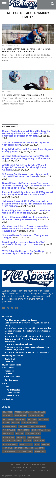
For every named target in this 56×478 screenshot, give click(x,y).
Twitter (8, 373)
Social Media (8, 367)
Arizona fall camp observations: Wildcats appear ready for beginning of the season (26, 157)
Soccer (19, 434)
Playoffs (21, 437)
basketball (37, 430)
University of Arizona (12, 355)
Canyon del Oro (26, 426)
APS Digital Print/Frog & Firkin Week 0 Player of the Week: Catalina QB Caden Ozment (24, 167)
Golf (37, 444)
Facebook (9, 371)
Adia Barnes (20, 416)
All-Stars (39, 448)
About (5, 383)
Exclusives (7, 316)
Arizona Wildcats (23, 412)
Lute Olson (8, 419)
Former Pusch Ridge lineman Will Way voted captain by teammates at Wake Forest (27, 193)
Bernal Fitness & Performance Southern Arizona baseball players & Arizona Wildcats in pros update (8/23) (27, 185)
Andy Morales (13, 390)
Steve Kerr (40, 452)
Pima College (26, 444)
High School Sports (11, 364)
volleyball (8, 434)
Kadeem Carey (25, 452)
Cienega (15, 423)
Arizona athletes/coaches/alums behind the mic (28, 336)
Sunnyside (20, 419)
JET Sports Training (24, 448)
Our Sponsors (11, 380)
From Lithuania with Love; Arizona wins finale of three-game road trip (25, 218)
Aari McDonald (10, 444)
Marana (45, 444)
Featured (7, 412)
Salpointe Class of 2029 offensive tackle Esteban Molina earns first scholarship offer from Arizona (27, 203)
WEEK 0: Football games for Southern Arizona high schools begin (23, 252)
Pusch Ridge (8, 437)
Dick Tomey (39, 441)
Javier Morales (13, 392)
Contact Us (7, 399)
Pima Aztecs (23, 430)
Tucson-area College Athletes (19, 344)
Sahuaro (30, 434)
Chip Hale (7, 448)
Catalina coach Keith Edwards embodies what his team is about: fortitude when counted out (25, 228)
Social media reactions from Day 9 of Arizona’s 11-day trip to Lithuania (23, 243)
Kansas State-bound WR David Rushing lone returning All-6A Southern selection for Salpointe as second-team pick (27, 133)
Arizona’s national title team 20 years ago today (28, 328)
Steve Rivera (13, 395)
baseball (32, 419)
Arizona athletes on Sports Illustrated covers (27, 352)
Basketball (10, 359)
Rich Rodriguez (36, 416)
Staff (7, 386)
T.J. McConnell (10, 452)
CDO (38, 434)
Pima (47, 430)
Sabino (6, 423)
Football (9, 361)
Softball (43, 419)
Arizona (27, 441)
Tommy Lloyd (9, 430)
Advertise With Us (11, 376)
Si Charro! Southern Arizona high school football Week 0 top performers (25, 175)
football (40, 426)
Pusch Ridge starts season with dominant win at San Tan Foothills (26, 211)
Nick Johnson (34, 437)
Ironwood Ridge (29, 423)
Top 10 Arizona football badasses (21, 320)
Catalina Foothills (12, 441)
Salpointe (7, 416)
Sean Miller (39, 412)
